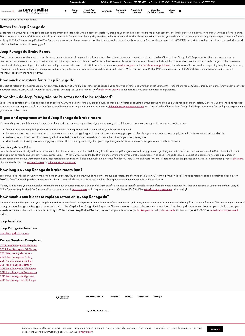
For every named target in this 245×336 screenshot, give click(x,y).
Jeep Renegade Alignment (14, 233)
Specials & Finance (136, 11)
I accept (214, 329)
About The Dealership (94, 297)
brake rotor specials (109, 89)
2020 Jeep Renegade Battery (16, 257)
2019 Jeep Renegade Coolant (16, 260)
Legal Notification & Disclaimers (98, 311)
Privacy (128, 297)
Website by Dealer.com (62, 297)
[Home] (8, 11)
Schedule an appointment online (126, 106)
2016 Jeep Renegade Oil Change (18, 280)
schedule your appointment (155, 65)
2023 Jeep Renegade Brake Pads (18, 245)
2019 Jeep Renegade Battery (15, 264)
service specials (35, 162)
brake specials (79, 189)
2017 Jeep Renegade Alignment (17, 276)
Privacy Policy (85, 331)
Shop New (75, 11)
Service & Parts (121, 11)
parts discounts (167, 210)
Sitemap (157, 297)
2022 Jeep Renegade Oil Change (18, 249)
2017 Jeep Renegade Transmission (18, 272)
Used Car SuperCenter (89, 11)
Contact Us (142, 297)
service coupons (126, 65)
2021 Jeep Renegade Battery (16, 253)
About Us (171, 11)
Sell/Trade (106, 11)
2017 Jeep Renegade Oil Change (18, 268)
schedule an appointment (62, 162)
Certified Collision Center (155, 11)
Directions (114, 297)
